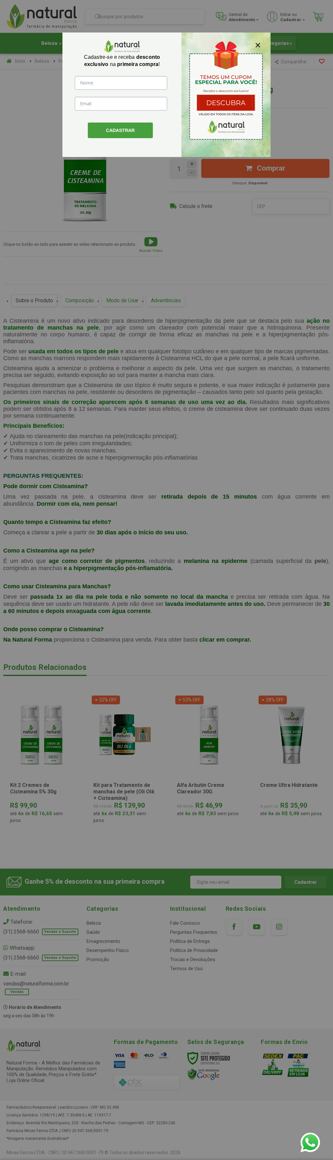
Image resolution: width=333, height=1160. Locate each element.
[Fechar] (258, 45)
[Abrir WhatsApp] (310, 1142)
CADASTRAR (120, 130)
